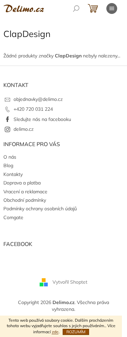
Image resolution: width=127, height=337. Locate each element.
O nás (9, 157)
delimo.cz (24, 129)
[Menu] (112, 8)
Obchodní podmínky (24, 200)
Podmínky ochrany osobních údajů (40, 209)
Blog (8, 165)
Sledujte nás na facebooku (42, 119)
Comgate (13, 217)
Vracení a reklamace (25, 192)
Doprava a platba (22, 183)
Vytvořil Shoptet (69, 282)
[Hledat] (76, 8)
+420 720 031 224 (33, 109)
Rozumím (75, 331)
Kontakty (13, 174)
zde (55, 331)
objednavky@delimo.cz (38, 99)
